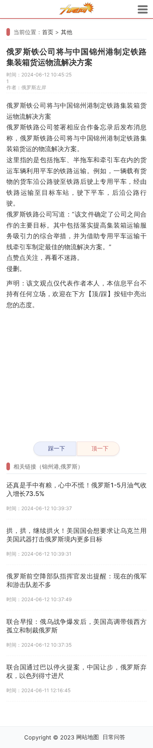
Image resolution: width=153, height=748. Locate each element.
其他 (66, 32)
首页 (47, 32)
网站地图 (87, 737)
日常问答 (113, 737)
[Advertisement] (76, 372)
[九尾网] (76, 9)
